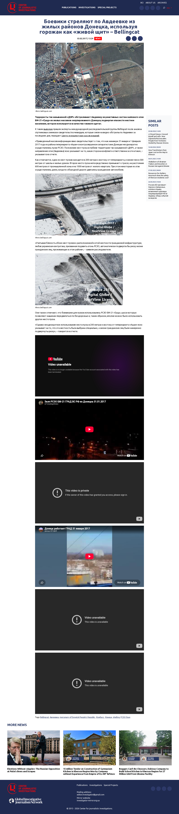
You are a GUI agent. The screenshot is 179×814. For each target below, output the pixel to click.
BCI (142, 3)
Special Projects (107, 7)
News (98, 38)
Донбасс (100, 717)
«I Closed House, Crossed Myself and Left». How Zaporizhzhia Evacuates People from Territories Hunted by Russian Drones (158, 138)
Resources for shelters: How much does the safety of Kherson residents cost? (158, 175)
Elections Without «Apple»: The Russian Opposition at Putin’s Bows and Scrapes (33, 770)
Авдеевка (54, 717)
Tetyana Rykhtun (76, 758)
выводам (48, 129)
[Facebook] (128, 38)
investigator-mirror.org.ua (88, 800)
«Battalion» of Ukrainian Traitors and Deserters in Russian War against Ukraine (158, 164)
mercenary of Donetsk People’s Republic (77, 717)
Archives (162, 3)
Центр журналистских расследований (80, 135)
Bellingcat (44, 717)
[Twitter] (134, 38)
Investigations (87, 7)
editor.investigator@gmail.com (90, 795)
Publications (69, 7)
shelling (116, 717)
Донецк (108, 717)
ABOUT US (150, 3)
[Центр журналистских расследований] (23, 7)
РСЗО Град (125, 717)
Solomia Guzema (131, 758)
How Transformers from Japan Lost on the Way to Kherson (157, 152)
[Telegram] (140, 38)
